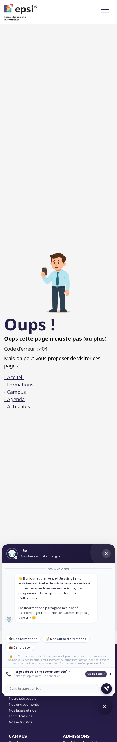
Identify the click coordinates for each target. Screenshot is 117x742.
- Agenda (14, 399)
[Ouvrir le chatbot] (104, 707)
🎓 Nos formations (23, 639)
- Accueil (14, 377)
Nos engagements (24, 704)
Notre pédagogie (22, 698)
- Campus (15, 392)
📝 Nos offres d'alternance (65, 639)
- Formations (18, 384)
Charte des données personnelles (82, 663)
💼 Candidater (20, 648)
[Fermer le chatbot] (106, 553)
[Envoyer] (106, 688)
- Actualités (17, 406)
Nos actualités (20, 722)
